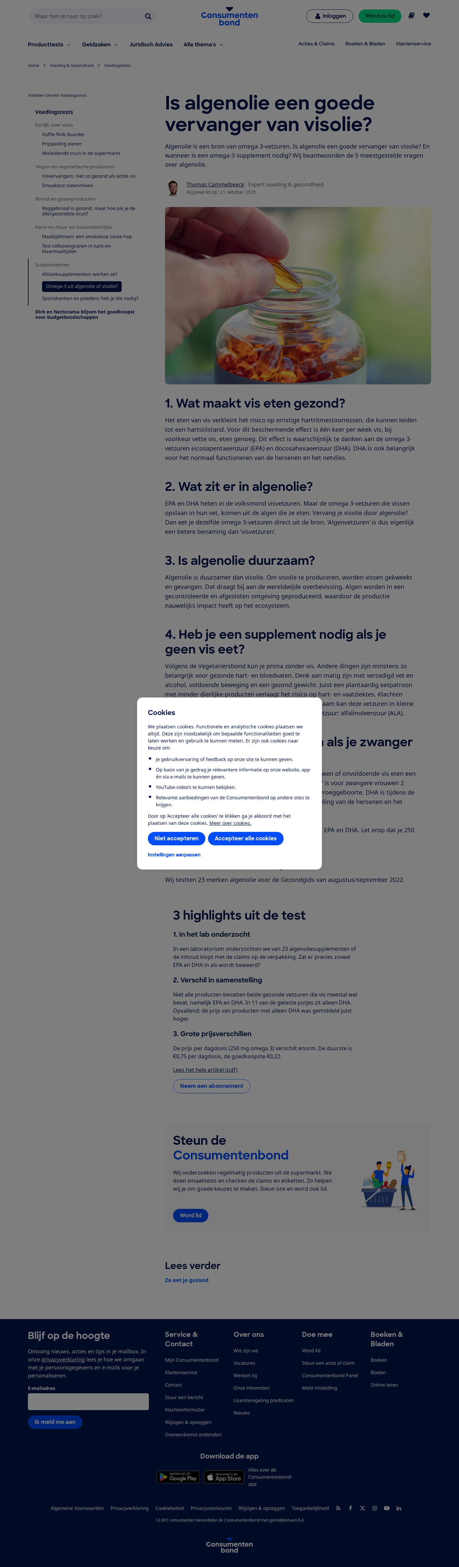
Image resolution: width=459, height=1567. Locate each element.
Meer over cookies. (230, 823)
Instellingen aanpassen (174, 855)
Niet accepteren (177, 838)
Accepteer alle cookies (246, 838)
